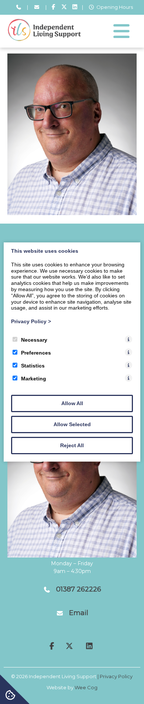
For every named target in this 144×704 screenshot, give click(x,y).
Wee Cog (86, 687)
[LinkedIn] (74, 7)
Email (78, 613)
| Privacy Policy (115, 676)
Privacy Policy (31, 321)
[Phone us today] (18, 7)
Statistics (33, 366)
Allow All (72, 403)
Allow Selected (72, 424)
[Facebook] (53, 7)
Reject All (72, 445)
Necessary (34, 340)
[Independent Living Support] (44, 39)
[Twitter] (64, 7)
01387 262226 (78, 589)
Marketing (33, 379)
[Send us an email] (36, 7)
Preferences (36, 353)
